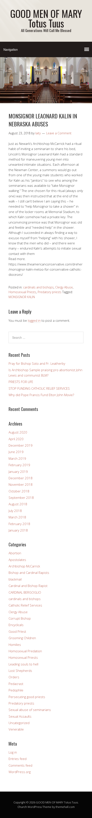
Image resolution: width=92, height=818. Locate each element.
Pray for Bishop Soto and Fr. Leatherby (37, 363)
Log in (13, 752)
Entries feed (18, 759)
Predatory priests (49, 292)
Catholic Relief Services (25, 605)
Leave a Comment (58, 133)
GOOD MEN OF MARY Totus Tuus (46, 18)
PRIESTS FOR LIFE (21, 382)
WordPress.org (20, 772)
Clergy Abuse (64, 287)
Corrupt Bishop (20, 618)
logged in (34, 320)
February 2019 (19, 465)
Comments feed (20, 765)
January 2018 (18, 530)
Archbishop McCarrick (24, 566)
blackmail (15, 579)
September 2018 (21, 497)
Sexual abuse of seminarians (30, 710)
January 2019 (18, 471)
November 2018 (21, 484)
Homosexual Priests (22, 292)
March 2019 (17, 458)
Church (22, 807)
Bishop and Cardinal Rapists (29, 572)
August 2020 (18, 432)
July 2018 (15, 511)
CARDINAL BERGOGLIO (25, 592)
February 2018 (19, 524)
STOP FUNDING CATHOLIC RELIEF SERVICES (39, 388)
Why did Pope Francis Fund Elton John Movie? (41, 395)
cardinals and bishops (38, 287)
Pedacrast (16, 684)
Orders (14, 677)
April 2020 (16, 439)
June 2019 (16, 452)
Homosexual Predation (25, 651)
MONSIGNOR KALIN (22, 297)
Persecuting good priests (27, 697)
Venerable (16, 729)
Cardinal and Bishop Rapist (28, 586)
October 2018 (19, 491)
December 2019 (21, 445)
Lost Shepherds (20, 670)
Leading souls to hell (23, 664)
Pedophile (16, 690)
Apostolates (17, 560)
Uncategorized (19, 723)
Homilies (15, 644)
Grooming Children (22, 638)
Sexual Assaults (20, 716)
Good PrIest (17, 631)
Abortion (15, 553)
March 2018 (17, 517)
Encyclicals (16, 625)
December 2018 (21, 478)
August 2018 (18, 504)
